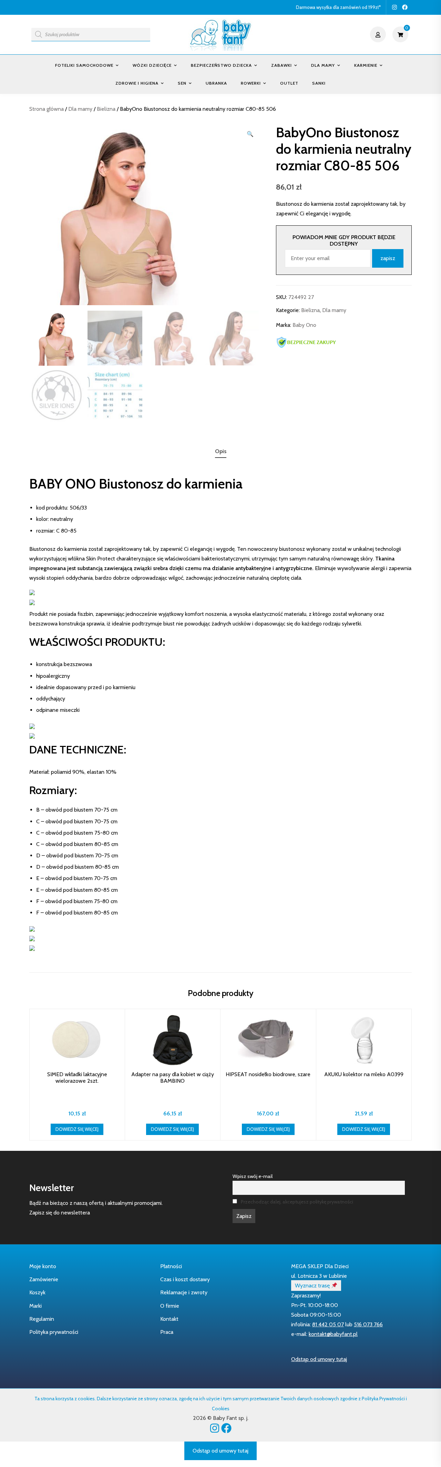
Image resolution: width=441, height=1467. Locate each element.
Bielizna (106, 109)
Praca (166, 1332)
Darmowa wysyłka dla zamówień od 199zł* (338, 7)
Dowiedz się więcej (77, 1129)
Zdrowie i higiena (136, 83)
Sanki (319, 83)
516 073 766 (368, 1324)
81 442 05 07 (328, 1324)
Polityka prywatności (53, 1332)
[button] (250, 134)
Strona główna (46, 109)
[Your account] (379, 34)
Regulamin (41, 1319)
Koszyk (37, 1292)
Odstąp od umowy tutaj (319, 1359)
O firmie (169, 1306)
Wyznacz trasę (313, 1285)
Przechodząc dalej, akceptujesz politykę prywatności (297, 1202)
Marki (35, 1306)
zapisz (387, 258)
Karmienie (365, 65)
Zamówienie (43, 1279)
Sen (182, 83)
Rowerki (251, 83)
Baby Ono (304, 325)
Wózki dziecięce (152, 65)
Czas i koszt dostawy (185, 1279)
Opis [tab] (220, 451)
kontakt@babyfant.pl (333, 1334)
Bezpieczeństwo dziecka (221, 65)
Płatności (171, 1266)
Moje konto (42, 1266)
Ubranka (216, 83)
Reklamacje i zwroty (183, 1292)
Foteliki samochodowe (84, 65)
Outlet (289, 83)
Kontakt (169, 1319)
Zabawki (281, 65)
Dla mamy (323, 65)
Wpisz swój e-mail (253, 1176)
